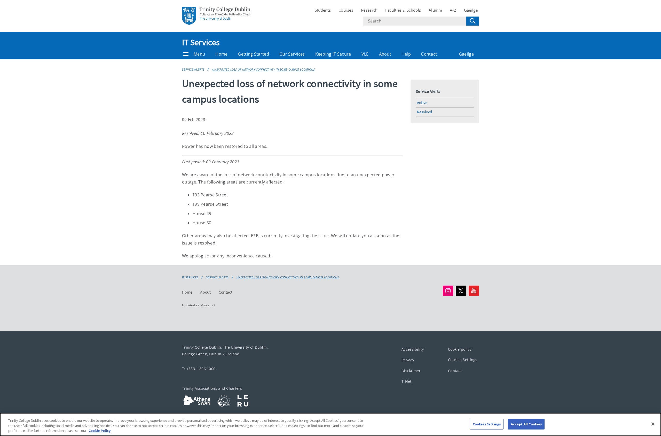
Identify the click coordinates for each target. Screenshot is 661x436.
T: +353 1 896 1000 (198, 368)
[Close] (652, 424)
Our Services (292, 54)
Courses (346, 10)
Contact (429, 54)
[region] (330, 424)
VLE (365, 54)
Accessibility (413, 349)
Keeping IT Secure (333, 54)
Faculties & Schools (403, 10)
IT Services (200, 42)
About (385, 54)
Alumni (435, 10)
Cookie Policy (100, 430)
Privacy (408, 359)
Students (323, 10)
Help (406, 54)
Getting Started (253, 54)
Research (369, 10)
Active (422, 102)
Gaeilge (471, 10)
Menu (199, 54)
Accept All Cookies (526, 424)
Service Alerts (193, 69)
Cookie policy (459, 349)
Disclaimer (411, 370)
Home (221, 54)
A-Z (453, 10)
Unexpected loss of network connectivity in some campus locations (263, 69)
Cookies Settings (462, 359)
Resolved (424, 111)
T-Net (407, 381)
